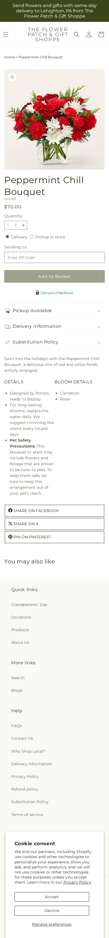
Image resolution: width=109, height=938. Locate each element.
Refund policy (24, 789)
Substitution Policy (30, 801)
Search (18, 677)
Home (9, 57)
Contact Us (22, 738)
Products (20, 629)
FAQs (16, 725)
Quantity (13, 215)
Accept (52, 896)
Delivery (20, 236)
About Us (20, 642)
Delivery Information (31, 763)
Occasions (21, 617)
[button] (76, 34)
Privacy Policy (77, 882)
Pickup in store (50, 236)
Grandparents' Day (29, 604)
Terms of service (27, 814)
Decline (51, 910)
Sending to (24, 247)
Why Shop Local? (28, 751)
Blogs (17, 690)
